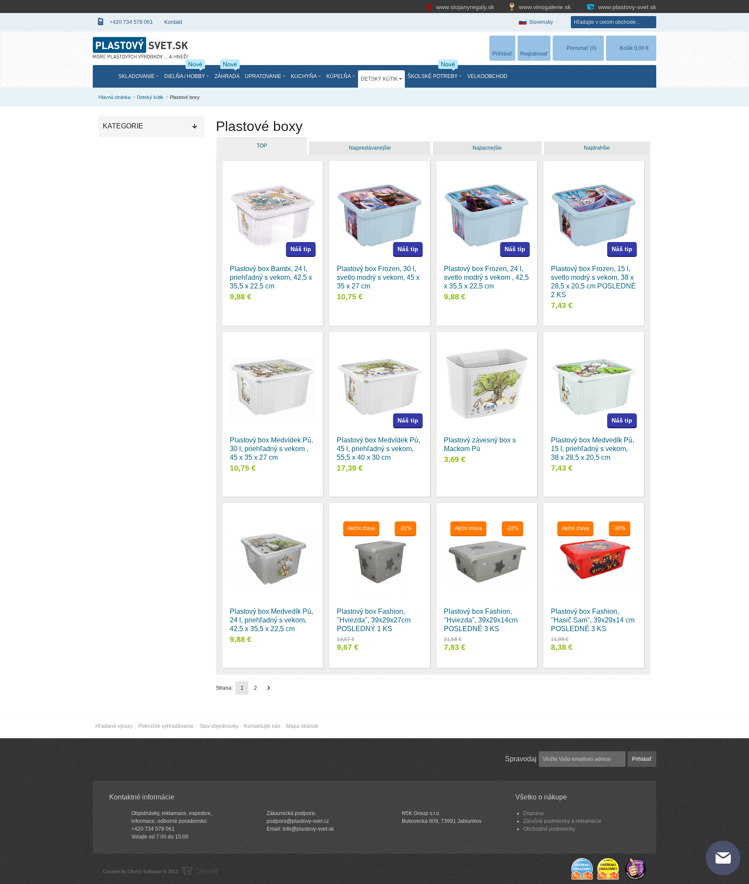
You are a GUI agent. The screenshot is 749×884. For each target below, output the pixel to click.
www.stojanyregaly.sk (465, 6)
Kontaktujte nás (262, 726)
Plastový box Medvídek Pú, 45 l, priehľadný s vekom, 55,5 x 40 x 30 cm (378, 448)
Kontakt (173, 22)
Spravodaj (521, 759)
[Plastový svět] (140, 48)
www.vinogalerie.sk (545, 6)
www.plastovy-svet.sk (626, 6)
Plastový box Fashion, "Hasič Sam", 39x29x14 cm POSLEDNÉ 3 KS (593, 620)
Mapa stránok (302, 726)
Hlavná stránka (114, 97)
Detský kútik (150, 97)
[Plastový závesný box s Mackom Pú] (487, 387)
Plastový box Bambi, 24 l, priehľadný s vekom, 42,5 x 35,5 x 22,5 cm (271, 277)
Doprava (533, 813)
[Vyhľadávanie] (650, 22)
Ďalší (268, 687)
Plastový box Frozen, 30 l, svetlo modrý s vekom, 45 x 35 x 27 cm (378, 277)
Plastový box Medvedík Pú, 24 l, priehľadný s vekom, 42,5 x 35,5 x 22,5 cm (271, 620)
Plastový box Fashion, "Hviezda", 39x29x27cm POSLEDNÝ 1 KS (373, 620)
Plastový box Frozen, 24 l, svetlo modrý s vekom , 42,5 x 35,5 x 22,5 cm (486, 277)
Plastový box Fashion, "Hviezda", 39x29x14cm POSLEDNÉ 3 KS (481, 620)
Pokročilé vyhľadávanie (166, 726)
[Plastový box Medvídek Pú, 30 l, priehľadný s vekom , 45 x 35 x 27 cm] (273, 387)
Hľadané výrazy (114, 726)
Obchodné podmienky (549, 829)
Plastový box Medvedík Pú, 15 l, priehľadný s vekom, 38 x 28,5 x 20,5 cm (592, 448)
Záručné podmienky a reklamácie (562, 821)
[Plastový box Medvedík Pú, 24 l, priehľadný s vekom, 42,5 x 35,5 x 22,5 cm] (273, 558)
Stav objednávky (218, 726)
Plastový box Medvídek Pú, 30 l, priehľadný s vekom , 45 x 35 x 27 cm (271, 448)
